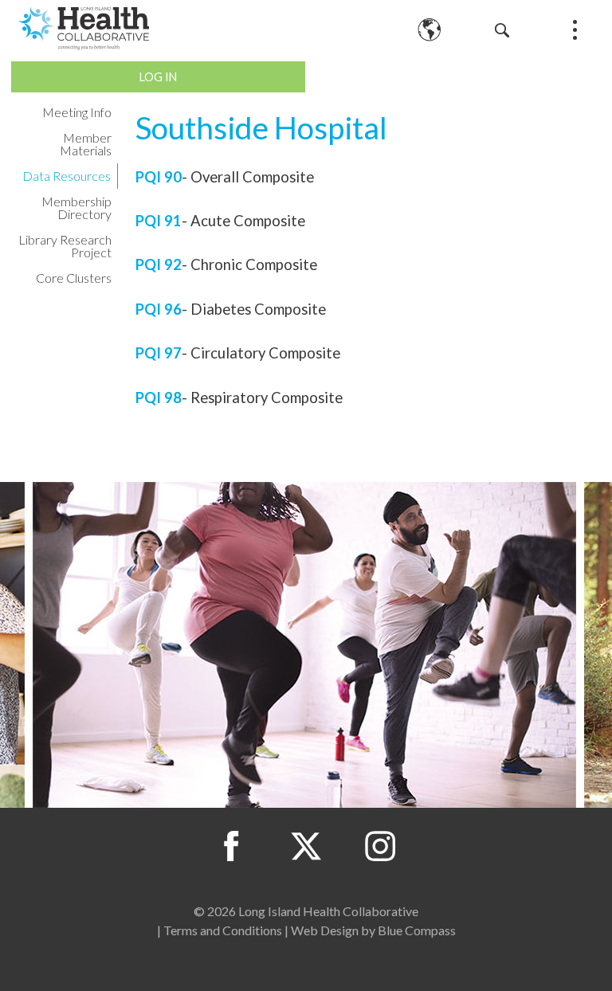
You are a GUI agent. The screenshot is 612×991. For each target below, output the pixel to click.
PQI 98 (158, 397)
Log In (158, 77)
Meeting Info (77, 111)
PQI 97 (158, 353)
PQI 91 (158, 220)
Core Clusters (74, 277)
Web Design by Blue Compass (373, 930)
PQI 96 (158, 309)
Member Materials (86, 144)
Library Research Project (65, 246)
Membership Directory (76, 207)
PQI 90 (158, 177)
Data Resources (66, 175)
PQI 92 (158, 264)
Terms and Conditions (222, 930)
